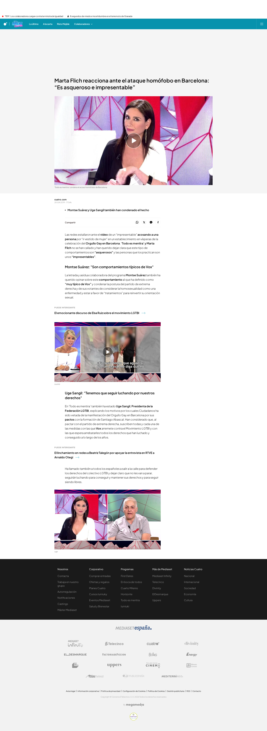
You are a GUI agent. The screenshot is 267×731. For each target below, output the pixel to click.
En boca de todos (131, 582)
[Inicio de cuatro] (5, 23)
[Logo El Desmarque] (75, 655)
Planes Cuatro (97, 588)
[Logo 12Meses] (191, 665)
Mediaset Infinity (162, 576)
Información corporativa (88, 691)
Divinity (156, 588)
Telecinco (158, 582)
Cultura (188, 600)
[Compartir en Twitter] (144, 222)
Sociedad (190, 588)
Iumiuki (125, 606)
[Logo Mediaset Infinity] (75, 644)
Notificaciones (66, 597)
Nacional (189, 576)
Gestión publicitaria (175, 691)
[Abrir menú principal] (261, 23)
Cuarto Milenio (129, 588)
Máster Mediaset (67, 609)
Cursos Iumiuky (98, 594)
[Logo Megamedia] (135, 704)
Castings (62, 603)
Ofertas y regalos (99, 582)
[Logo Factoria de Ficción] (114, 654)
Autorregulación (66, 591)
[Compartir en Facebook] (158, 222)
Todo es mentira (130, 600)
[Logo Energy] (191, 654)
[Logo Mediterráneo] (172, 676)
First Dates (127, 576)
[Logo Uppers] (114, 665)
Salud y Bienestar (99, 606)
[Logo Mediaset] (133, 630)
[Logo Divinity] (192, 644)
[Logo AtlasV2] (95, 676)
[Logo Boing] (153, 654)
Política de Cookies (156, 691)
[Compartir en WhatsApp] (137, 222)
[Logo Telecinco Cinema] (153, 665)
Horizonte (126, 594)
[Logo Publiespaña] (133, 676)
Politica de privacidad (110, 691)
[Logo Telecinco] (114, 644)
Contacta (63, 576)
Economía (190, 594)
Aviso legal (70, 691)
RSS (188, 691)
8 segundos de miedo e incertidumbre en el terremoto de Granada (101, 16)
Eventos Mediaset (99, 600)
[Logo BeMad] (75, 665)
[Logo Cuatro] (153, 644)
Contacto (196, 691)
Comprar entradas (100, 576)
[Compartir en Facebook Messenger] (151, 222)
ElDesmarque (160, 594)
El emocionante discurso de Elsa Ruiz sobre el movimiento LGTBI (96, 313)
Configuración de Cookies (134, 691)
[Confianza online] (133, 719)
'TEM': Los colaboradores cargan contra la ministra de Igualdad (34, 16)
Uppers (156, 600)
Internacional (191, 582)
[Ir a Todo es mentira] (17, 24)
